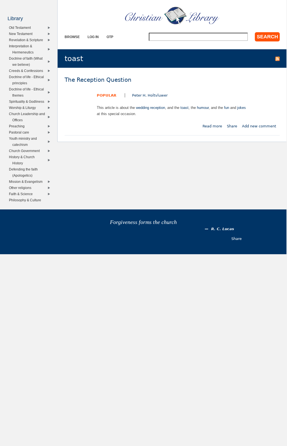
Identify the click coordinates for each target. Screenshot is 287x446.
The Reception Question (98, 80)
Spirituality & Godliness (27, 101)
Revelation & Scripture (27, 40)
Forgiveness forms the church (143, 222)
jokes (241, 108)
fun (226, 108)
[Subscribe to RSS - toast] (277, 58)
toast (184, 108)
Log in (93, 37)
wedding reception (150, 108)
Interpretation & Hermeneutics (22, 49)
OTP (110, 37)
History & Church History (23, 160)
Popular (106, 95)
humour (203, 108)
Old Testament (21, 27)
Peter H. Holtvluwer (150, 95)
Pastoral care (20, 132)
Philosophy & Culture (26, 200)
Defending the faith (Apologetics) (24, 172)
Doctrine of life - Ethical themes (27, 92)
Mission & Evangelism (27, 181)
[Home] (172, 15)
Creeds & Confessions (27, 71)
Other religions (21, 188)
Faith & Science (22, 194)
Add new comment (259, 126)
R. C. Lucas (222, 229)
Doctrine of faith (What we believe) (27, 61)
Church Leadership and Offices (28, 117)
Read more (212, 126)
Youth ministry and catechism (24, 141)
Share (232, 126)
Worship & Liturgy (23, 107)
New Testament (21, 34)
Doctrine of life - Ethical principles (27, 80)
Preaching (18, 126)
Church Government (25, 151)
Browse (72, 37)
